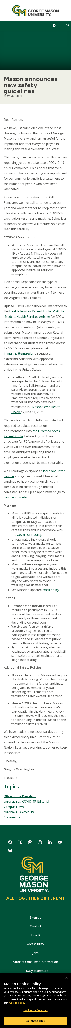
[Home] (35, 10)
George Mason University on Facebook (10, 843)
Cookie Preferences (35, 1010)
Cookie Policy (17, 1002)
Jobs (35, 953)
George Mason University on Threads (30, 843)
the (35, 431)
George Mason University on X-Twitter (20, 843)
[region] (35, 1000)
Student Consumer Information (35, 962)
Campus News (14, 807)
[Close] (66, 978)
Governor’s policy (29, 535)
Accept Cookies (35, 1021)
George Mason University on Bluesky (10, 851)
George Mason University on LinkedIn (50, 843)
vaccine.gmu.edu (15, 497)
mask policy (50, 590)
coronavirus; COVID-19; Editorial (26, 801)
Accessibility (35, 944)
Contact (35, 926)
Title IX (36, 935)
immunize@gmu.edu (18, 353)
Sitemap (35, 917)
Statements (12, 817)
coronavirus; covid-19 (19, 812)
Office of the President (20, 796)
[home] (54, 25)
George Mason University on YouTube (60, 843)
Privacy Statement (35, 971)
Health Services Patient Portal (30, 311)
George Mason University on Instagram (40, 843)
